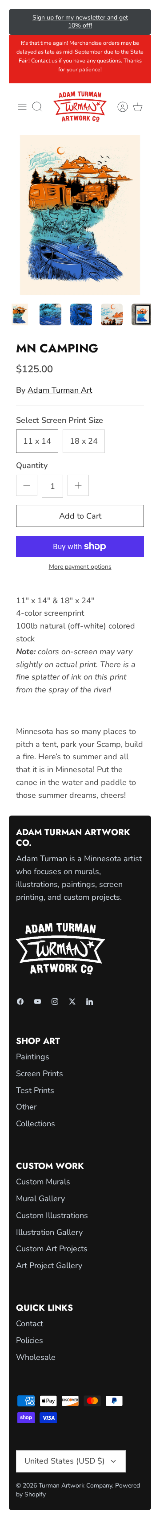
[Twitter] (72, 1001)
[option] (80, 215)
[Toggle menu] (22, 107)
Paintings (32, 1056)
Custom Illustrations (52, 1215)
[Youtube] (37, 1001)
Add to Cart (80, 516)
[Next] (138, 21)
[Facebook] (20, 1001)
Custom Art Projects (52, 1248)
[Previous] (21, 21)
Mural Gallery (40, 1198)
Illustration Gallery (49, 1232)
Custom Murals (43, 1181)
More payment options (80, 567)
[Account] (118, 107)
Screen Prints (39, 1073)
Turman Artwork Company (75, 1485)
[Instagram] (55, 1001)
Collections (35, 1123)
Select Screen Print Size (59, 420)
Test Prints (35, 1090)
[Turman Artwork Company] (80, 106)
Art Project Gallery (49, 1265)
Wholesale (36, 1357)
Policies (29, 1340)
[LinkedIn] (89, 1001)
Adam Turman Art (60, 390)
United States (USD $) (64, 1461)
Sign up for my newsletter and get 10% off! (80, 21)
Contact (29, 1323)
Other (26, 1106)
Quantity (32, 465)
